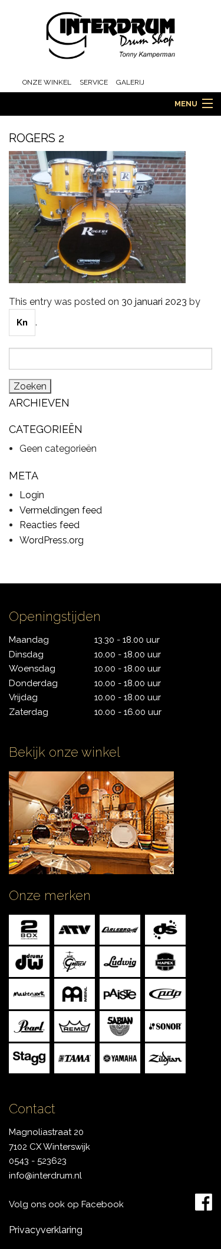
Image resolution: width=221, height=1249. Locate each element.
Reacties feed (49, 525)
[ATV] (74, 929)
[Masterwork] (29, 993)
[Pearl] (29, 1025)
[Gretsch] (74, 960)
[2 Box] (29, 929)
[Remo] (74, 1025)
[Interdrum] (111, 35)
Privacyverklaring (46, 1229)
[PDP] (165, 993)
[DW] (29, 960)
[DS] (165, 929)
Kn (22, 322)
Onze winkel (46, 82)
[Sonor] (165, 1025)
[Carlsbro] (120, 929)
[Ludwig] (120, 960)
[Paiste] (120, 993)
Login (31, 495)
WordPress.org (51, 540)
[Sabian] (120, 1025)
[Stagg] (29, 1057)
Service (94, 82)
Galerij (130, 82)
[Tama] (74, 1057)
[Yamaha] (120, 1057)
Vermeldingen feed (60, 510)
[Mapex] (165, 960)
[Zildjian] (165, 1057)
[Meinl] (74, 993)
